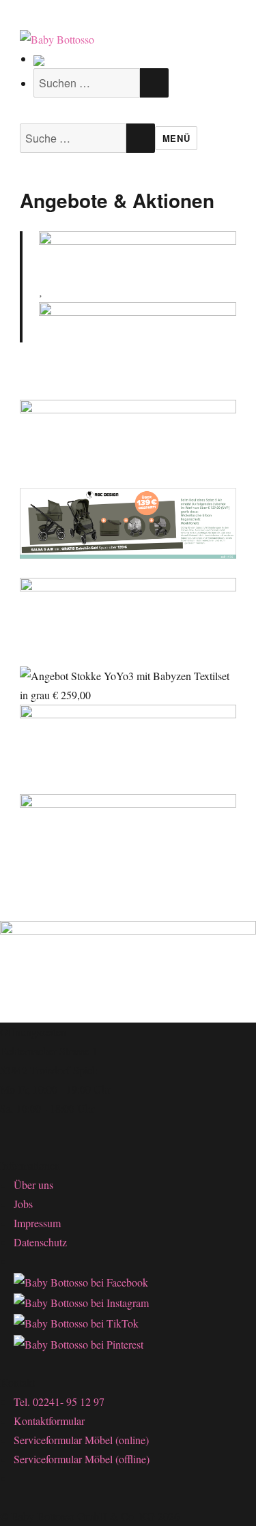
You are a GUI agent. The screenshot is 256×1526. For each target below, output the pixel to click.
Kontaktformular (49, 1420)
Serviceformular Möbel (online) (81, 1440)
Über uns (33, 1184)
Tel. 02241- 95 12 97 (59, 1401)
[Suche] (38, 58)
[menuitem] (101, 58)
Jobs (23, 1204)
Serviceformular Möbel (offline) (82, 1459)
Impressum (37, 1223)
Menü (176, 138)
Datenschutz (40, 1242)
